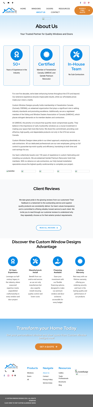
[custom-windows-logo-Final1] (9, 8)
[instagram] (85, 3)
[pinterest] (89, 3)
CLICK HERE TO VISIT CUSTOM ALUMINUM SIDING (20, 403)
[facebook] (80, 3)
